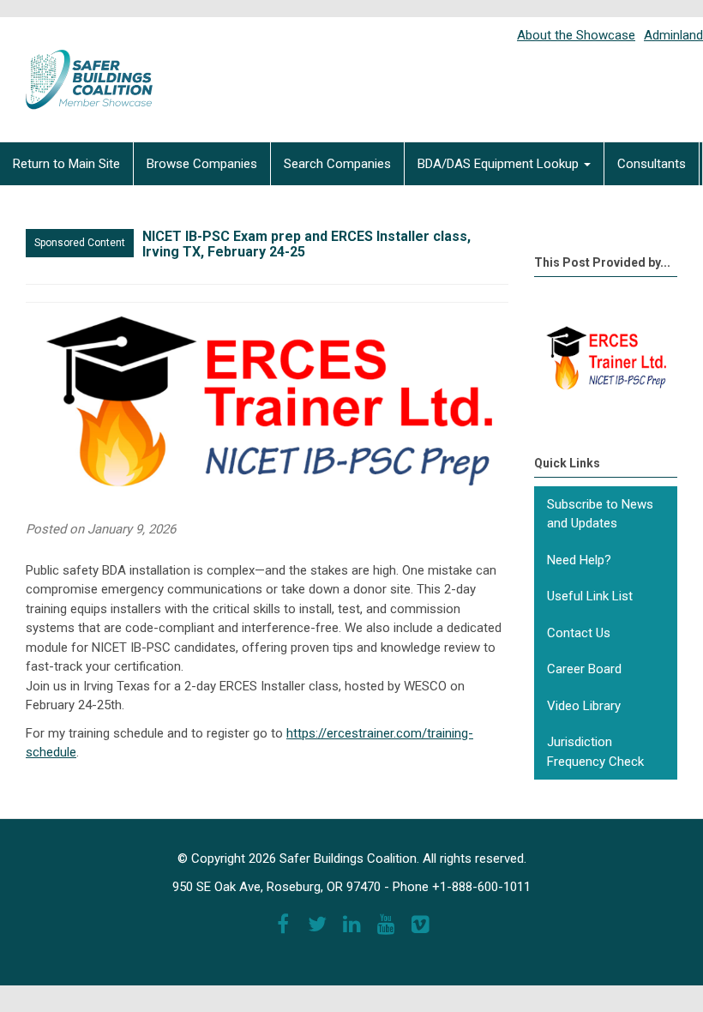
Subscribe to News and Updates (600, 514)
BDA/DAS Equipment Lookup (500, 164)
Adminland (673, 35)
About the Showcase (576, 35)
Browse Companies (202, 164)
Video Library (584, 706)
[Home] (77, 67)
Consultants (651, 164)
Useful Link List (590, 596)
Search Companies (337, 164)
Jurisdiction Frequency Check (595, 751)
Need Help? (579, 560)
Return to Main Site (66, 164)
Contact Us (578, 633)
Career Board (584, 669)
